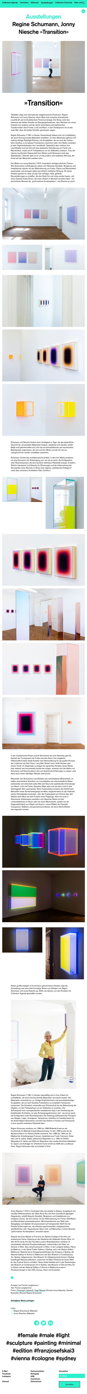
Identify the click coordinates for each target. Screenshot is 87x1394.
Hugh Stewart (40, 1290)
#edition (23, 1351)
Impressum (35, 1379)
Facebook (6, 1374)
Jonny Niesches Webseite (24, 1313)
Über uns (78, 3)
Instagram (6, 1376)
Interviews (24, 3)
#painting (46, 1343)
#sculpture (20, 1343)
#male (47, 1335)
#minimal (69, 1343)
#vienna (21, 1358)
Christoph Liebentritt (25, 1290)
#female (28, 1335)
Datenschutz (36, 1381)
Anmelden (69, 1384)
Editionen (35, 3)
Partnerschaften (37, 1371)
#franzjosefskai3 (54, 1351)
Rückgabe (35, 1374)
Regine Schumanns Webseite (25, 1311)
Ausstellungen (47, 2)
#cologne (43, 1358)
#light (62, 1335)
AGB (32, 1376)
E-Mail (4, 1371)
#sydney (66, 1358)
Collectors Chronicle (63, 3)
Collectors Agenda (10, 3)
